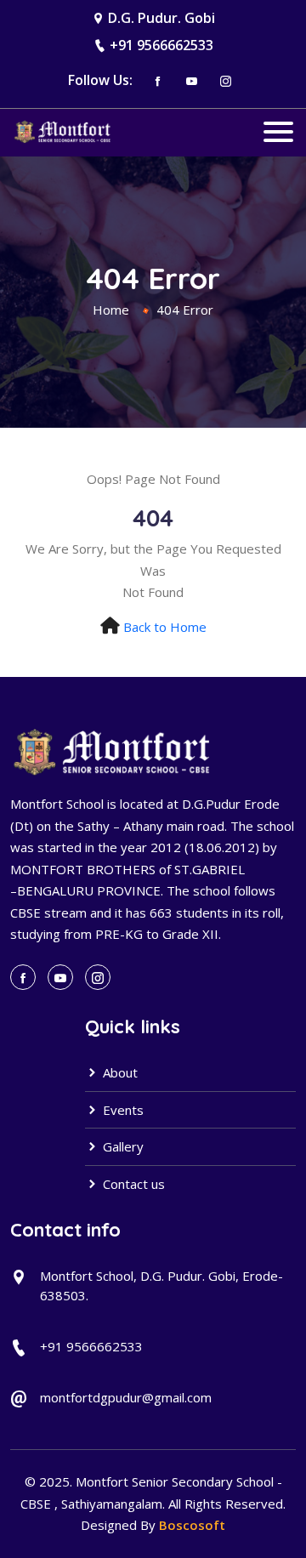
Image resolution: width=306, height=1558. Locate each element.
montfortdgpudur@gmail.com (126, 1397)
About (118, 1072)
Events (121, 1109)
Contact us (132, 1183)
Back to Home (165, 626)
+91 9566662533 (161, 45)
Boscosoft (192, 1524)
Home (111, 309)
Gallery (121, 1146)
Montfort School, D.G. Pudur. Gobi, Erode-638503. (161, 1285)
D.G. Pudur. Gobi (161, 18)
